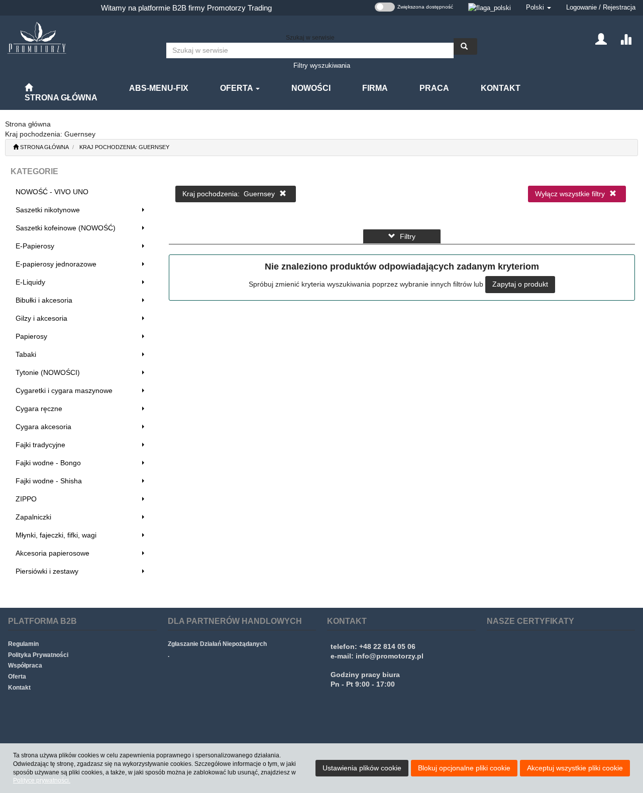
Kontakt (19, 687)
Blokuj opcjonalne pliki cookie (464, 768)
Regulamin (23, 643)
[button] (538, 7)
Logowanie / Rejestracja (600, 7)
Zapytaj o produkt (520, 284)
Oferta (237, 88)
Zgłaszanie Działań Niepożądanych (217, 643)
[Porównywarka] (625, 38)
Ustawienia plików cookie (362, 768)
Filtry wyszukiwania (321, 65)
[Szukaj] (465, 46)
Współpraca (25, 665)
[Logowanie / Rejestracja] (601, 38)
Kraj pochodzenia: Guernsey (124, 147)
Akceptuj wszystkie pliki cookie (575, 768)
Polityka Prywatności (38, 654)
